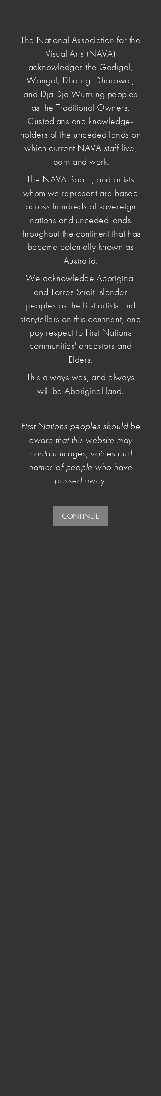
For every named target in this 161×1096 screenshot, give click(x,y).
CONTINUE (80, 516)
